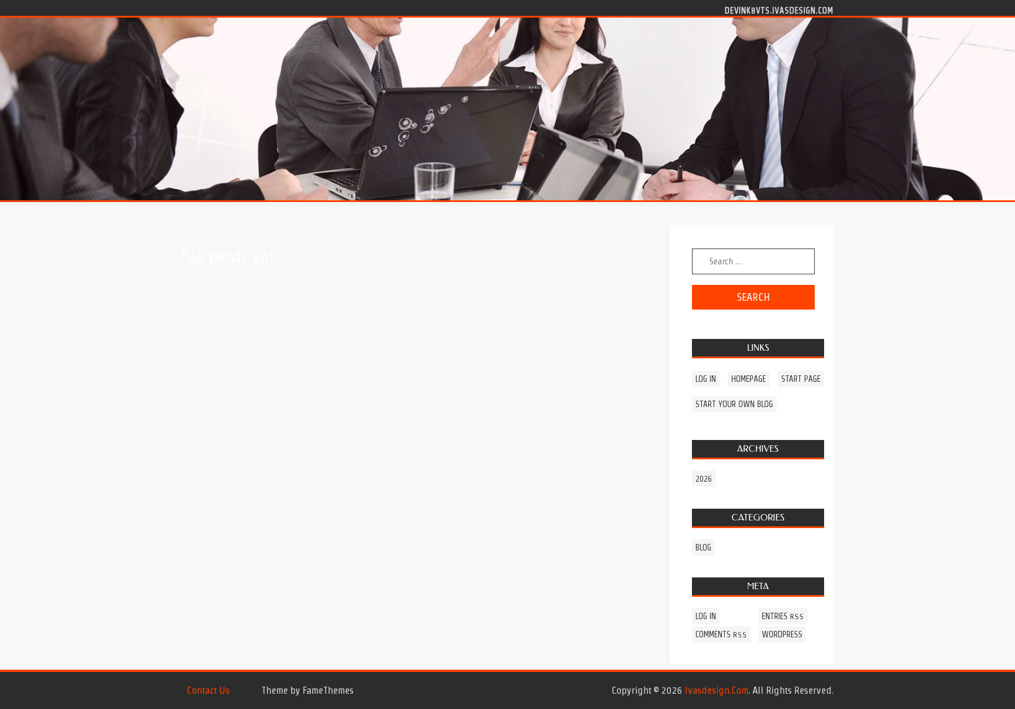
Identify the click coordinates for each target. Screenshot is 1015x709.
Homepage (748, 379)
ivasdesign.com (716, 690)
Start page (801, 379)
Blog (703, 547)
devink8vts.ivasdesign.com (779, 10)
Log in (705, 379)
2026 (703, 478)
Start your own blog (734, 404)
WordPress (782, 634)
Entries (783, 616)
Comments (721, 634)
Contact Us (208, 690)
